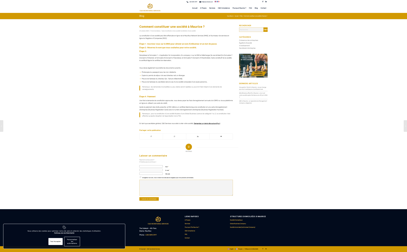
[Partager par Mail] (221, 136)
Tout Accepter (55, 241)
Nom (167, 166)
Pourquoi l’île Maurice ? (192, 227)
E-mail (167, 170)
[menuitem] (192, 2)
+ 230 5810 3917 (192, 2)
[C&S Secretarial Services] (150, 8)
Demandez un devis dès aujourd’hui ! (207, 123)
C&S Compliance (190, 231)
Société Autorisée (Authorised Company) (242, 227)
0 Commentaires (155, 31)
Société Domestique (236, 220)
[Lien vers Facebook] (262, 1)
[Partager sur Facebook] (151, 136)
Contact (187, 238)
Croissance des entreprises (248, 40)
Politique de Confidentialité (64, 233)
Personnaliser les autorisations (72, 241)
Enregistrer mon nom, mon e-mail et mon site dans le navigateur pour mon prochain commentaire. (168, 177)
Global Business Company (238, 223)
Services (187, 223)
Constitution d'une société (172, 31)
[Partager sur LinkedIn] (197, 136)
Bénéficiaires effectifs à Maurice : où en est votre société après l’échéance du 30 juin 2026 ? (253, 95)
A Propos (187, 220)
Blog (141, 16)
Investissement (244, 46)
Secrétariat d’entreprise (247, 48)
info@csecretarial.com (207, 2)
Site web (167, 174)
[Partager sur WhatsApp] (174, 136)
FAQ (186, 234)
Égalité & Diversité (245, 43)
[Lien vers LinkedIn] (266, 1)
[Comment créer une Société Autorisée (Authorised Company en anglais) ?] (1, 126)
